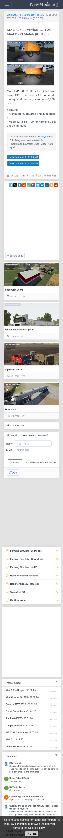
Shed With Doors (14, 289)
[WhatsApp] (29, 185)
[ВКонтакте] (42, 185)
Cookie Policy (36, 827)
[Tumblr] (20, 185)
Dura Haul (10, 409)
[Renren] (47, 185)
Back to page (16, 255)
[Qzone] (51, 185)
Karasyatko (44, 136)
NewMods (44, 4)
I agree (32, 833)
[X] (15, 185)
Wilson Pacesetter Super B (19, 329)
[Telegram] (11, 185)
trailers (40, 14)
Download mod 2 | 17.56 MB (23, 163)
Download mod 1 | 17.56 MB (23, 156)
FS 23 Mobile (27, 14)
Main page (12, 14)
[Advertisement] (31, 218)
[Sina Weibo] (56, 185)
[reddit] (24, 185)
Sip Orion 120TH (13, 369)
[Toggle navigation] (7, 4)
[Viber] (33, 185)
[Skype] (38, 185)
